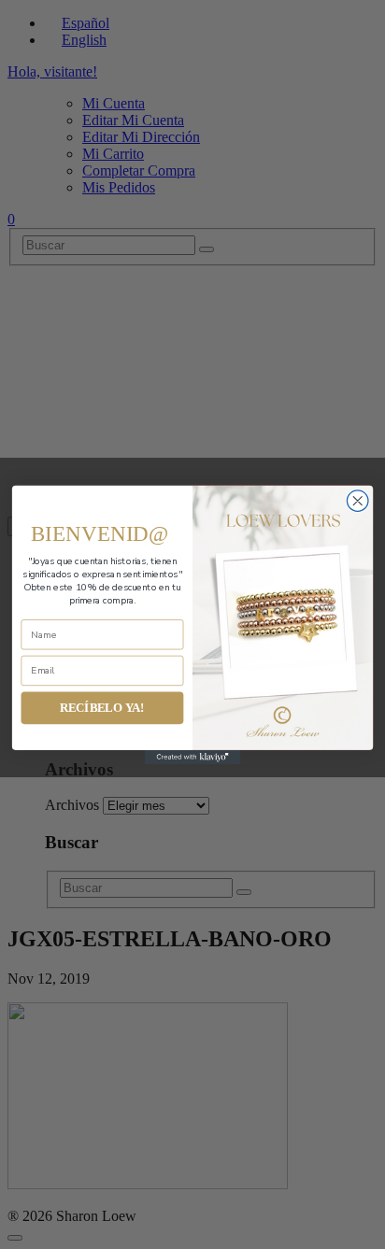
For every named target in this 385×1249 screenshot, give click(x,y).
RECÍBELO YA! (102, 707)
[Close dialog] (357, 500)
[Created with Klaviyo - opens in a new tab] (193, 756)
